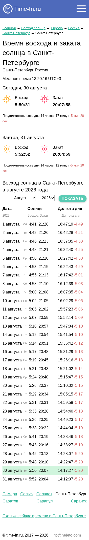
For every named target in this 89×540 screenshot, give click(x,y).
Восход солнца (33, 28)
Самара (9, 494)
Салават (44, 494)
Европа (57, 28)
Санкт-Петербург (16, 33)
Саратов (10, 501)
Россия (74, 28)
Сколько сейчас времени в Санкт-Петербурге (44, 516)
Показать (73, 198)
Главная (9, 28)
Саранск (79, 501)
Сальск (26, 494)
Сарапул (45, 501)
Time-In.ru (27, 8)
